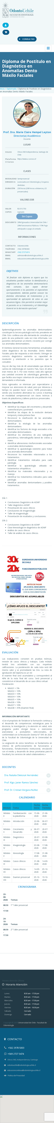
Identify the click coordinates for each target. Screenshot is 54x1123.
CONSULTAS (26, 39)
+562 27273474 (23, 252)
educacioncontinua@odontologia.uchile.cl (23, 1070)
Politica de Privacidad (16, 1075)
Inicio (2, 88)
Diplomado (11, 88)
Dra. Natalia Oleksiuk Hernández (21, 775)
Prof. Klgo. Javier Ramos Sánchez (21, 782)
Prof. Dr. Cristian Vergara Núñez (21, 789)
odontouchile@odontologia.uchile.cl (21, 1065)
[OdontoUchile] (18, 9)
